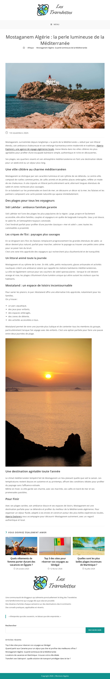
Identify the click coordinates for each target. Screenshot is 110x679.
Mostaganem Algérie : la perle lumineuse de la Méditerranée (61, 47)
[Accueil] (24, 47)
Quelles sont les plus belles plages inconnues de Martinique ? (89, 561)
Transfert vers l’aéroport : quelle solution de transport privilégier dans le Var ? (38, 658)
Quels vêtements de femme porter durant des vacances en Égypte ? (21, 561)
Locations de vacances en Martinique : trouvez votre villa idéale (32, 655)
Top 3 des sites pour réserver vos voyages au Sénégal (55, 561)
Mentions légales (62, 676)
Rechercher (10, 625)
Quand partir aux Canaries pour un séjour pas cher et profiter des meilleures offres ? (41, 648)
